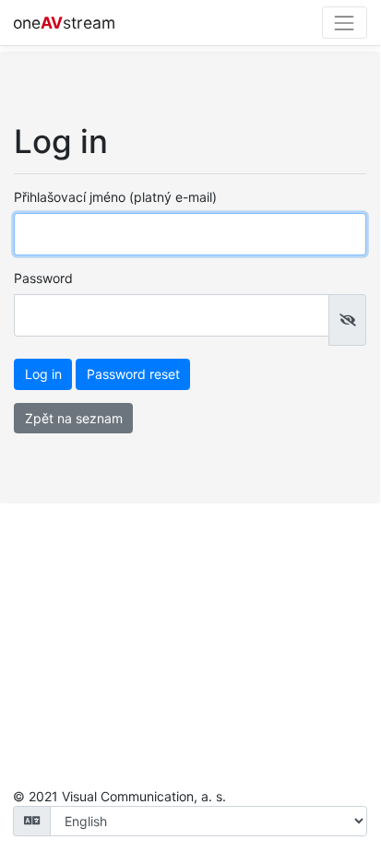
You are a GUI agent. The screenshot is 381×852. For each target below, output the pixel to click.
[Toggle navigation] (344, 22)
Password (43, 278)
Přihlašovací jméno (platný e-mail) (115, 197)
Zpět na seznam (74, 418)
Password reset (133, 374)
